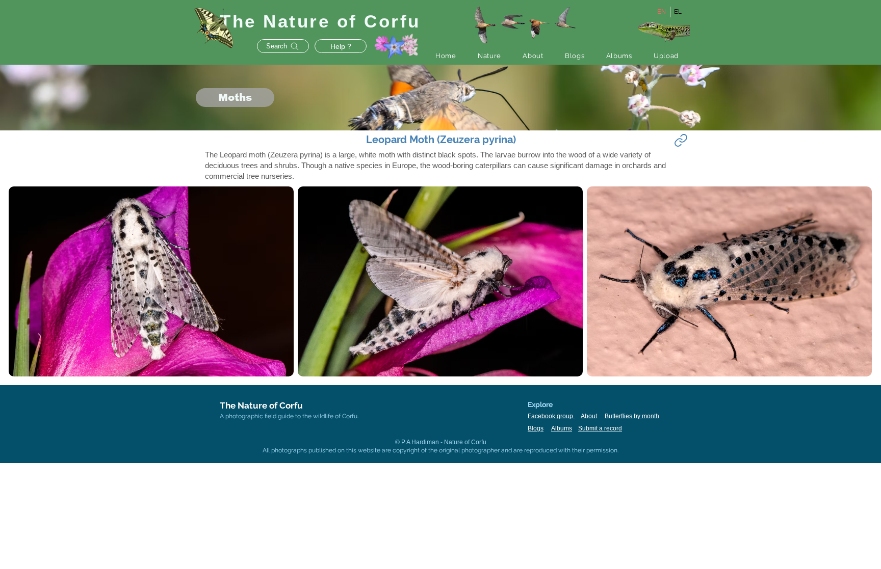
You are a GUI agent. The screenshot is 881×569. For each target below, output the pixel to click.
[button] (489, 55)
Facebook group (551, 416)
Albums (561, 428)
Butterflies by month (632, 416)
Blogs (535, 428)
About (589, 416)
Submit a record (600, 428)
